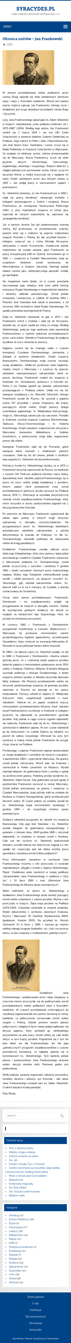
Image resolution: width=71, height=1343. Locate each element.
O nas (35, 1303)
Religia (13, 1258)
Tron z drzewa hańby (21, 1148)
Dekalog (14, 1215)
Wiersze (14, 1282)
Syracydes (15, 1270)
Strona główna (35, 1297)
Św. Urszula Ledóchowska (24, 1191)
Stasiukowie (16, 1179)
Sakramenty (16, 1266)
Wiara (12, 1278)
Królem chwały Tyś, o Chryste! (27, 1164)
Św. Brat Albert (17, 1187)
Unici (9, 44)
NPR (11, 1243)
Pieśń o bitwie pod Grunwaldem (28, 1175)
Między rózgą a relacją (22, 1152)
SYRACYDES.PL (35, 8)
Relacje (13, 1254)
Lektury (13, 1231)
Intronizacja (15, 1227)
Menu (7, 26)
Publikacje (15, 1250)
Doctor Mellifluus (19, 1219)
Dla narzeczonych (36, 1317)
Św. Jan (13, 1160)
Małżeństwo (16, 1235)
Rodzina (13, 1262)
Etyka (12, 1223)
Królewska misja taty (21, 1183)
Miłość (13, 1239)
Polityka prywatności (21, 1247)
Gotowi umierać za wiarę (23, 1156)
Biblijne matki (17, 1195)
